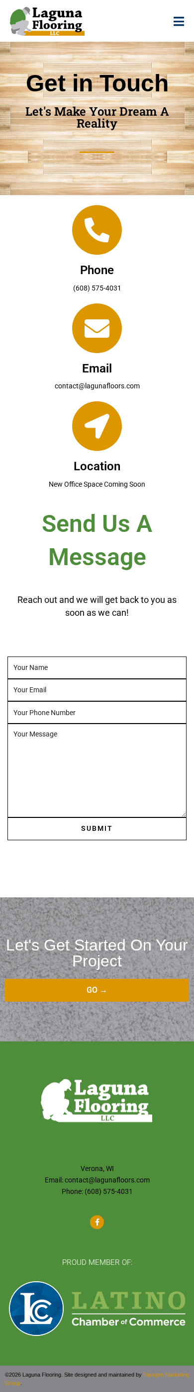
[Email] (97, 328)
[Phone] (97, 230)
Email (97, 368)
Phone (97, 270)
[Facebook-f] (97, 1222)
